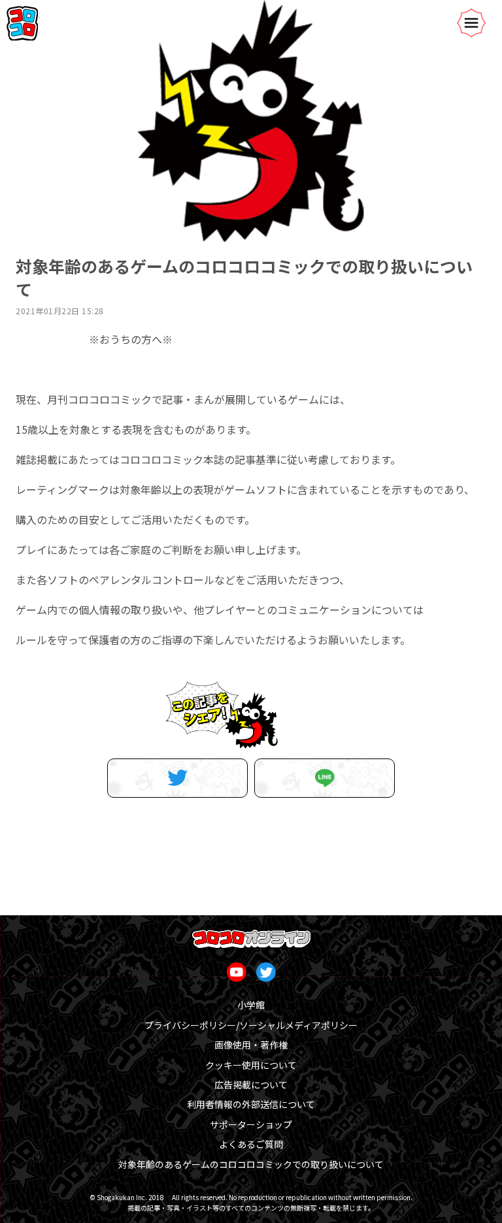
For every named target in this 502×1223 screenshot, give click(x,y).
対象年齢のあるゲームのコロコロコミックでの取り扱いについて (251, 1164)
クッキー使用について (251, 1064)
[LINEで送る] (324, 778)
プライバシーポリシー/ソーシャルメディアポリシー (251, 1025)
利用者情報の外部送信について (251, 1104)
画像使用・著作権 (251, 1044)
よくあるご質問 (251, 1143)
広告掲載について (251, 1084)
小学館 (251, 1004)
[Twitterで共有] (177, 778)
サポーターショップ (251, 1124)
